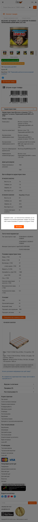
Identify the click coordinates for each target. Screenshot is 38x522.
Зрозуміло (19, 226)
